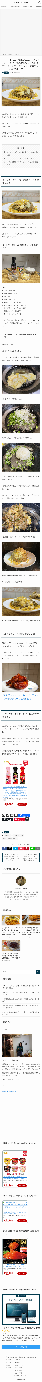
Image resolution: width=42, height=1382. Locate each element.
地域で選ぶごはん (20, 1357)
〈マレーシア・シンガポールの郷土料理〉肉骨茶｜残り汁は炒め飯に (20, 987)
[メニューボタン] (2, 2)
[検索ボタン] (39, 2)
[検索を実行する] (38, 972)
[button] (4, 848)
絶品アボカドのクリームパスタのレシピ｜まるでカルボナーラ (20, 993)
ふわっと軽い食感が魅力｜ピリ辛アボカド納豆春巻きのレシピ (20, 1013)
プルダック (8, 835)
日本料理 (17, 1360)
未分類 (6, 72)
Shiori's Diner (21, 2)
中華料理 (17, 1362)
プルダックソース (18, 835)
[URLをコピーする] (37, 848)
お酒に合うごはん (31, 1357)
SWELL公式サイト (21, 1347)
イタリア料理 (18, 1373)
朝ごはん (25, 1375)
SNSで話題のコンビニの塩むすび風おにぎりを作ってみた (20, 1000)
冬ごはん (8, 1367)
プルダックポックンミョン (10, 838)
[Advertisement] (21, 31)
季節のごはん (10, 1357)
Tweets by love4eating (9, 1091)
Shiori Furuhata (21, 888)
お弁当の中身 (18, 1375)
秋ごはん (8, 1365)
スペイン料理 (18, 1370)
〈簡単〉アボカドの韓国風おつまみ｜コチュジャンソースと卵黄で (20, 1007)
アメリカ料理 (18, 1367)
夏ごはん (8, 1362)
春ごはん (8, 1360)
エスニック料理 (19, 1365)
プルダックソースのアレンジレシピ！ (20, 158)
